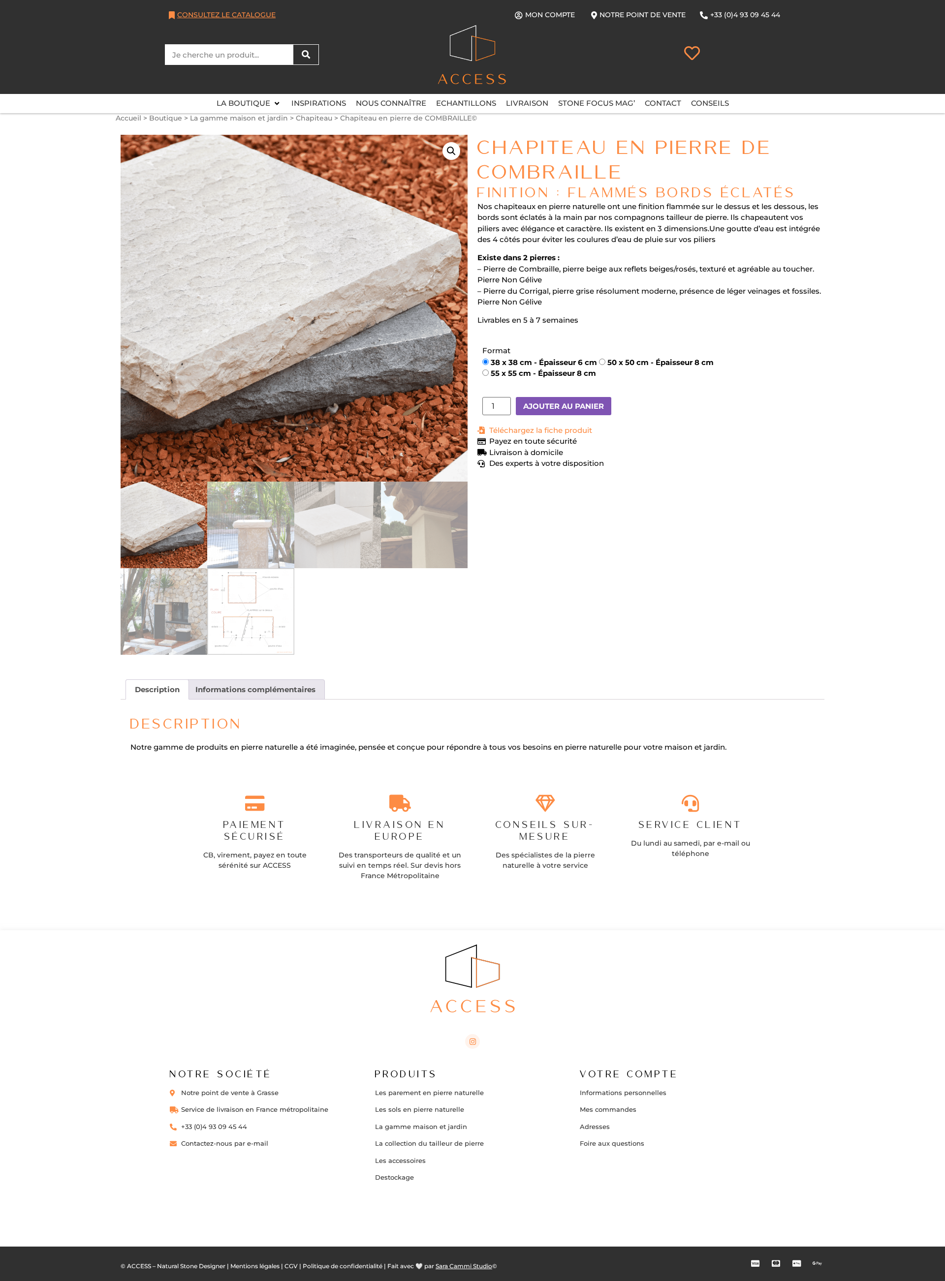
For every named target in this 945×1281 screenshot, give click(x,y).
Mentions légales (255, 1266)
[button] (249, 103)
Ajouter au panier (563, 406)
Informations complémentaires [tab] (255, 689)
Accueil (128, 118)
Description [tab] (157, 689)
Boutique (165, 118)
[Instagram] (472, 1041)
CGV (291, 1266)
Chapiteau (314, 118)
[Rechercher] (305, 54)
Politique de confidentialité (342, 1266)
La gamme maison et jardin (239, 118)
